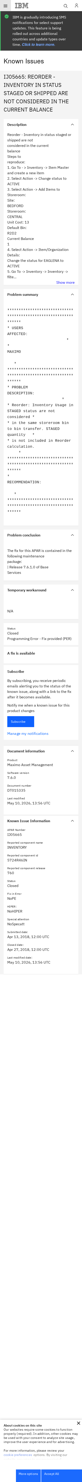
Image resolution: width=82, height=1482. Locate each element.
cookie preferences (18, 1455)
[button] (78, 1423)
